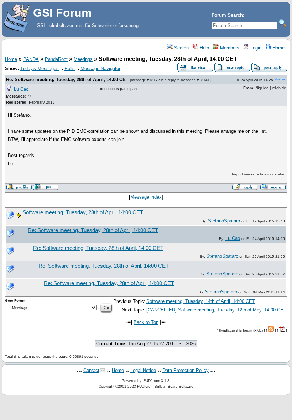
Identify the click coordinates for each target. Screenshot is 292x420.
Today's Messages (39, 68)
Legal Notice (143, 370)
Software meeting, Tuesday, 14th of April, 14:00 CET (200, 301)
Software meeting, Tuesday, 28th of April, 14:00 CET (82, 212)
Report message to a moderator (258, 174)
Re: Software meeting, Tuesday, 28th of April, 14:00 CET (67, 79)
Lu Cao (21, 89)
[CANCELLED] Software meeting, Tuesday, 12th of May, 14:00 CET (216, 310)
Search (181, 48)
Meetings (83, 59)
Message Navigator (100, 68)
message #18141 (195, 80)
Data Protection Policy (185, 370)
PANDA (31, 59)
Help (203, 48)
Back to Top (146, 322)
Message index (146, 197)
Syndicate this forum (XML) (241, 330)
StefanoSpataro (224, 221)
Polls (69, 68)
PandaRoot (56, 59)
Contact (91, 370)
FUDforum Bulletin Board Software (165, 386)
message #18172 (145, 80)
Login (255, 48)
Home (278, 48)
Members (229, 48)
